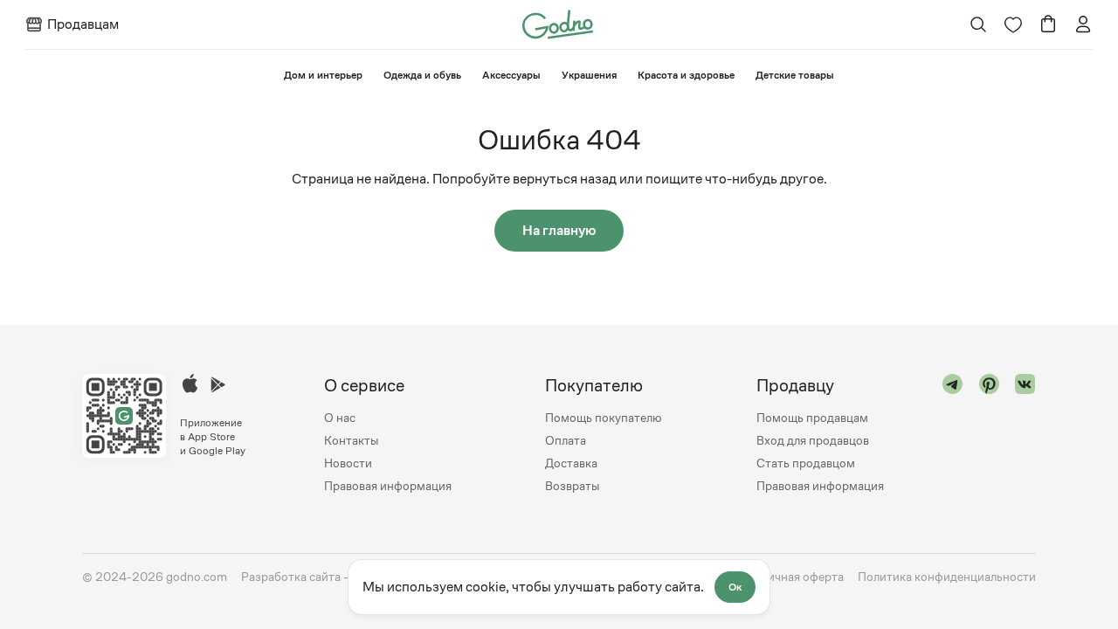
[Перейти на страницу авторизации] (1083, 24)
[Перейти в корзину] (1048, 24)
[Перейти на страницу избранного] (1013, 24)
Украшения (589, 75)
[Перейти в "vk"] (1025, 435)
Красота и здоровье (686, 75)
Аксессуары (511, 75)
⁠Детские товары (795, 75)
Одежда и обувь (422, 75)
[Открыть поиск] (979, 24)
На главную (559, 230)
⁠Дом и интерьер (323, 75)
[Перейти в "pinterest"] (989, 435)
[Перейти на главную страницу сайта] (557, 23)
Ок (735, 587)
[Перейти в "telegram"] (952, 435)
